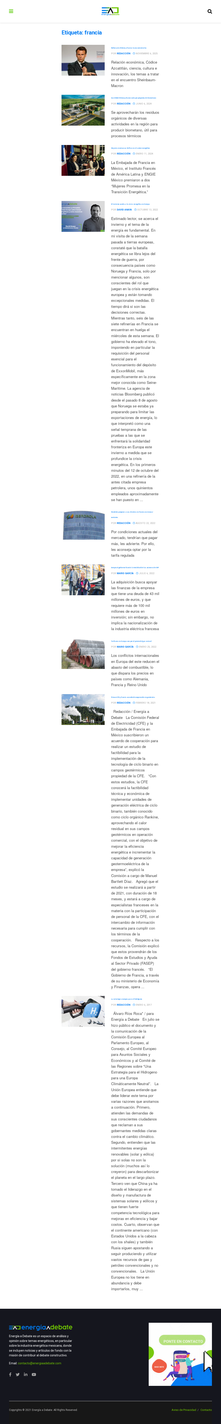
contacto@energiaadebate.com (39, 1363)
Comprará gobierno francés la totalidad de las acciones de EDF (135, 567)
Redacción (123, 53)
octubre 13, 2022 (147, 209)
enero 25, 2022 (147, 646)
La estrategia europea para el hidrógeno (126, 999)
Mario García (125, 573)
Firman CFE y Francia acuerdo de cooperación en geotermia (133, 697)
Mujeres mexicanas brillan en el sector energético (130, 148)
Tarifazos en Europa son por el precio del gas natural (131, 641)
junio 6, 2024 (143, 103)
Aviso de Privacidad (184, 1410)
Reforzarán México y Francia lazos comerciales (129, 48)
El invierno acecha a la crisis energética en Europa (130, 204)
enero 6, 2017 (143, 1004)
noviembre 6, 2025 (146, 53)
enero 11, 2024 (144, 153)
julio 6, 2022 (146, 573)
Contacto (206, 1410)
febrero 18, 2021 (145, 702)
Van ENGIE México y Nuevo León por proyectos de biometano (133, 98)
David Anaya (124, 209)
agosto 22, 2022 (145, 523)
